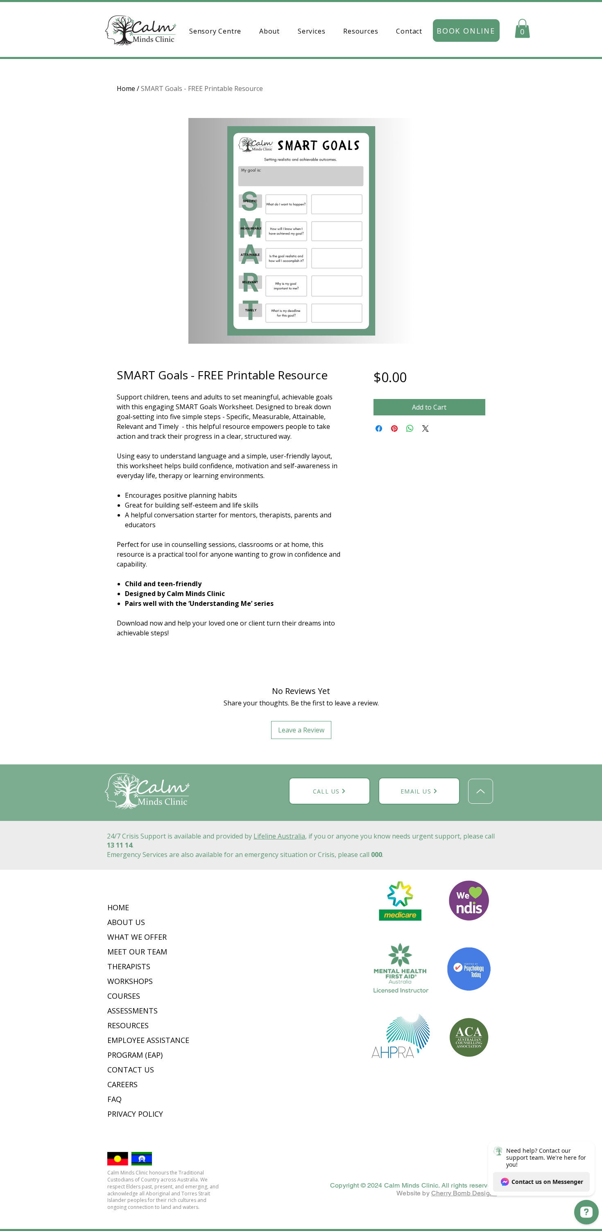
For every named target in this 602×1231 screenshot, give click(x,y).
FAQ (114, 1099)
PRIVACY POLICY (136, 1114)
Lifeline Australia (279, 836)
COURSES (123, 996)
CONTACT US (130, 1070)
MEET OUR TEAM (137, 952)
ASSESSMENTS (132, 1011)
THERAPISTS (128, 966)
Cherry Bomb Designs (464, 1193)
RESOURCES (128, 1025)
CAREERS (122, 1084)
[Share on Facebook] (379, 428)
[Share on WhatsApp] (410, 428)
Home (126, 88)
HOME (118, 907)
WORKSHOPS (130, 981)
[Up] (480, 791)
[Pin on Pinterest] (394, 428)
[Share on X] (425, 428)
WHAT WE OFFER (137, 937)
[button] (269, 31)
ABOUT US (127, 922)
